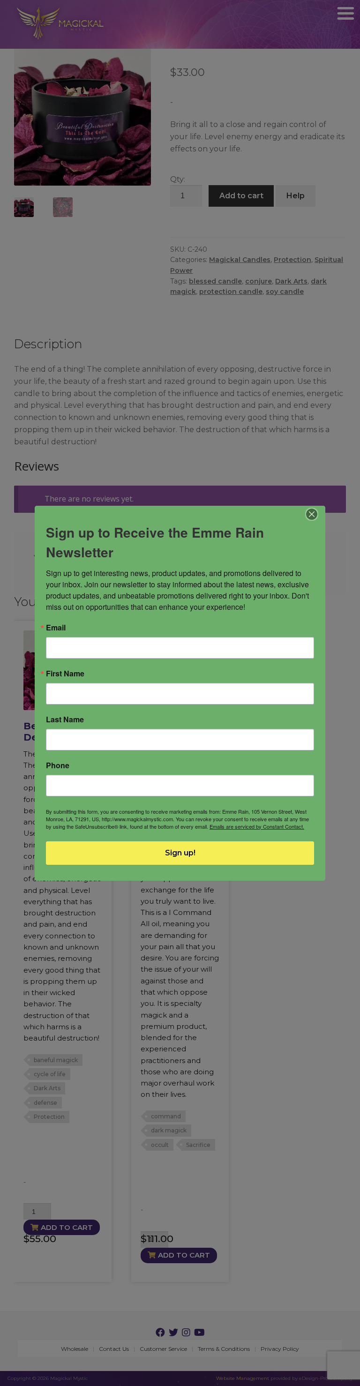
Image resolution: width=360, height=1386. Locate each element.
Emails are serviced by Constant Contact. (257, 826)
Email (56, 627)
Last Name (65, 719)
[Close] (311, 514)
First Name (65, 673)
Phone (57, 765)
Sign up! (180, 852)
